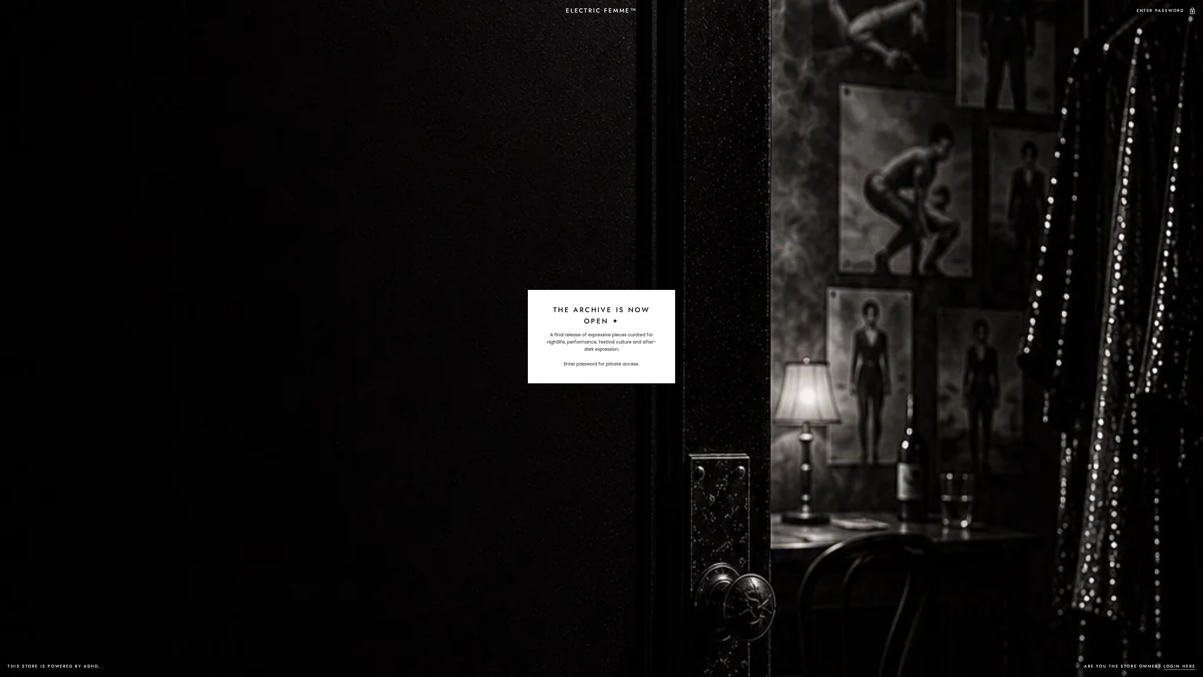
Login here (1179, 666)
